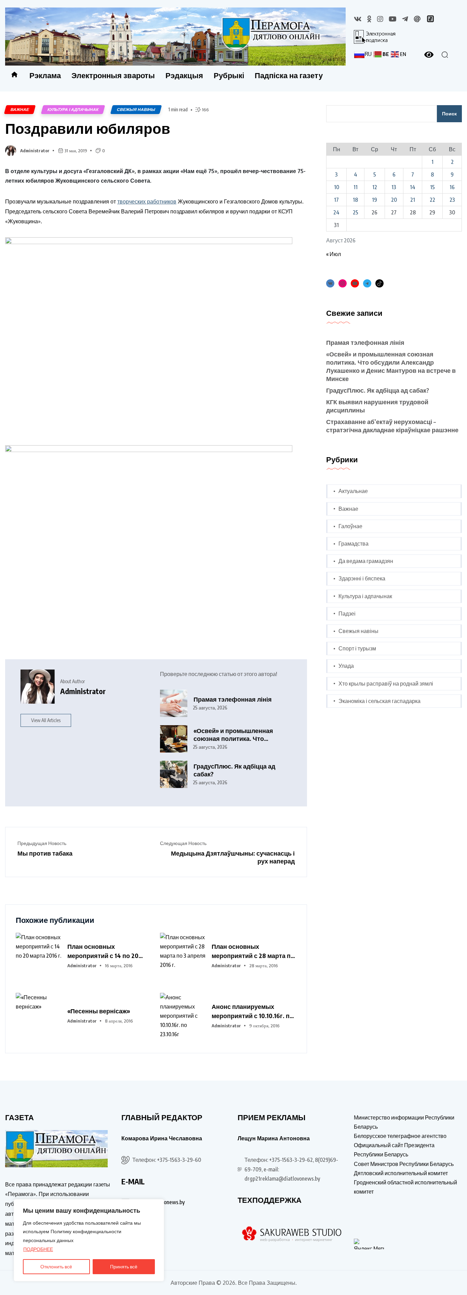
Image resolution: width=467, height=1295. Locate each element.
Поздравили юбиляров (87, 128)
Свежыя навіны (136, 109)
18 (355, 199)
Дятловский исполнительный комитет (401, 1173)
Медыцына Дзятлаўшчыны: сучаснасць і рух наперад (232, 857)
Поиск (449, 113)
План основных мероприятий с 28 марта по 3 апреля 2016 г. (253, 951)
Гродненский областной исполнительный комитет (405, 1187)
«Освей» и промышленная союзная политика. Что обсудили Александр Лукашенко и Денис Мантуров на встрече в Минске (239, 734)
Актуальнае (353, 491)
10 (336, 187)
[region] (89, 1240)
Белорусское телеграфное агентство (400, 1135)
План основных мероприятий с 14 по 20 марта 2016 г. (102, 951)
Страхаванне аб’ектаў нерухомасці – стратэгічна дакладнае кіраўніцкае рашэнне (392, 426)
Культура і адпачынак (73, 109)
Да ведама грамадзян (365, 561)
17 (336, 199)
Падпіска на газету (289, 75)
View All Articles (46, 720)
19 (374, 199)
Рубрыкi (229, 75)
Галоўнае (350, 526)
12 (374, 187)
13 (393, 187)
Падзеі (347, 613)
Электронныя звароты (113, 75)
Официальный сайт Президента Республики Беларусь (394, 1150)
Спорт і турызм (357, 648)
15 (432, 187)
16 (452, 187)
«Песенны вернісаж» (98, 1011)
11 (355, 187)
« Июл (333, 254)
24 (336, 212)
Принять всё (123, 1266)
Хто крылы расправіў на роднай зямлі (385, 683)
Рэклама (45, 75)
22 (432, 199)
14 (412, 187)
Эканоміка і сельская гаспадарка (379, 701)
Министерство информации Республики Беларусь (404, 1122)
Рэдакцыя (184, 75)
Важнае (20, 109)
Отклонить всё (56, 1266)
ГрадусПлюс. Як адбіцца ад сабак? (234, 770)
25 (355, 212)
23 (452, 199)
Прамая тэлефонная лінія (233, 699)
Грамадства (353, 543)
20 (394, 199)
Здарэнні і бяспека (361, 578)
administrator (35, 150)
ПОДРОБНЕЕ (38, 1249)
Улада (346, 665)
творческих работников (146, 201)
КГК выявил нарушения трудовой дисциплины (377, 406)
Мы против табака (44, 853)
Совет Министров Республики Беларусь (404, 1163)
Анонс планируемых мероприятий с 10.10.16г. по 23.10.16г (252, 1011)
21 (412, 199)
